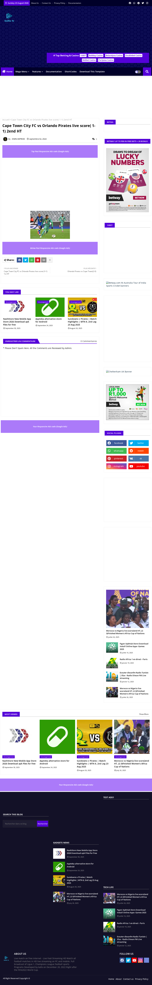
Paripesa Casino (106, 60)
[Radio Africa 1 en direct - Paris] (112, 663)
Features (36, 71)
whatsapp (119, 450)
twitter (140, 443)
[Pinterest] (37, 259)
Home (9, 71)
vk (141, 458)
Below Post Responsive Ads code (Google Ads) (50, 248)
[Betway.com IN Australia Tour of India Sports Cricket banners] (127, 285)
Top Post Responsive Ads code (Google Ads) (50, 151)
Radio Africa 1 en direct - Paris (133, 659)
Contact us (46, 3)
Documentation (74, 3)
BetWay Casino (96, 55)
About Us (35, 3)
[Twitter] (25, 259)
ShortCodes (71, 71)
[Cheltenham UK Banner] (119, 371)
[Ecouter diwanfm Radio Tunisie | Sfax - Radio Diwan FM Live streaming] (112, 676)
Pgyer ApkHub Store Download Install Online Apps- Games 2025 (134, 646)
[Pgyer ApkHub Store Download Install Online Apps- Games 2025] (112, 647)
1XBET (83, 55)
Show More (144, 714)
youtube (141, 466)
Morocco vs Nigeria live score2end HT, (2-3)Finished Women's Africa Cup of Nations (125, 632)
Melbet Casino (89, 60)
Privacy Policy (60, 3)
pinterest (118, 458)
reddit (141, 450)
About (119, 979)
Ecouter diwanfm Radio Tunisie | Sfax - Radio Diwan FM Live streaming (134, 675)
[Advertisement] (99, 30)
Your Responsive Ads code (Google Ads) (50, 426)
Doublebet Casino (133, 55)
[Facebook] (19, 259)
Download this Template (92, 71)
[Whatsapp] (31, 259)
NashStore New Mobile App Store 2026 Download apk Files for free (17, 321)
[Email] (43, 259)
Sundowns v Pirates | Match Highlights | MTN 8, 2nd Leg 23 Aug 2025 (82, 321)
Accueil (6, 119)
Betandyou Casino (114, 55)
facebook (118, 443)
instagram (119, 466)
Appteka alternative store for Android (48, 320)
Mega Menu (21, 71)
